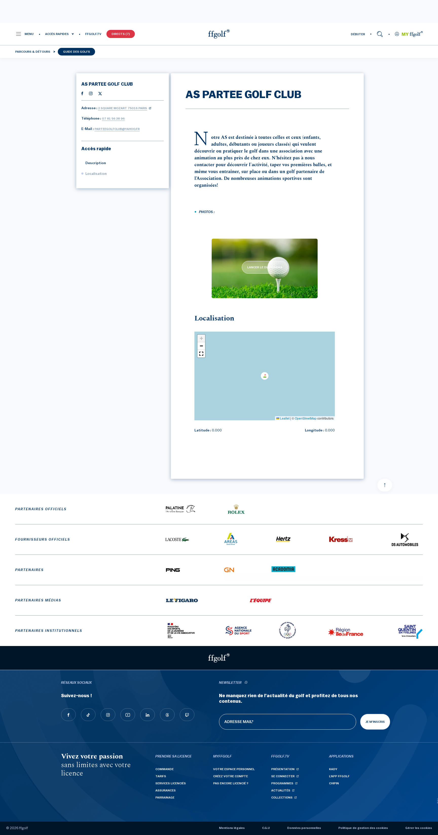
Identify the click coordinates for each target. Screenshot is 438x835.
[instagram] (108, 714)
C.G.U (266, 827)
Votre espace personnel (234, 769)
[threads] (167, 714)
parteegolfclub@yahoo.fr (117, 128)
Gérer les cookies (418, 827)
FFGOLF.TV (93, 33)
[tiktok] (88, 714)
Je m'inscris (375, 721)
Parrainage (164, 797)
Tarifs (160, 776)
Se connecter (283, 776)
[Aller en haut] (384, 485)
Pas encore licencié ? (230, 783)
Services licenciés (170, 783)
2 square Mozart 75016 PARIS (122, 108)
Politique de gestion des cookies (363, 827)
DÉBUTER (358, 34)
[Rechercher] (379, 33)
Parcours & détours (32, 51)
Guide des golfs (76, 51)
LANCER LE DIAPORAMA (264, 267)
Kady (333, 769)
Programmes (282, 783)
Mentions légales (232, 827)
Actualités (280, 790)
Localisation (96, 174)
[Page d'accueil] (219, 34)
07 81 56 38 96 (113, 118)
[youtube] (127, 714)
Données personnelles (304, 827)
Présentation (283, 769)
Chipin (334, 783)
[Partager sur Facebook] (82, 93)
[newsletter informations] (246, 683)
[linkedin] (147, 714)
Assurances (165, 790)
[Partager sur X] (100, 93)
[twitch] (187, 714)
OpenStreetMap (306, 418)
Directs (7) (121, 33)
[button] (24, 34)
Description (95, 163)
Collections (282, 797)
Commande (164, 769)
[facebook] (68, 714)
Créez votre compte (230, 776)
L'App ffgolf (339, 776)
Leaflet (284, 418)
